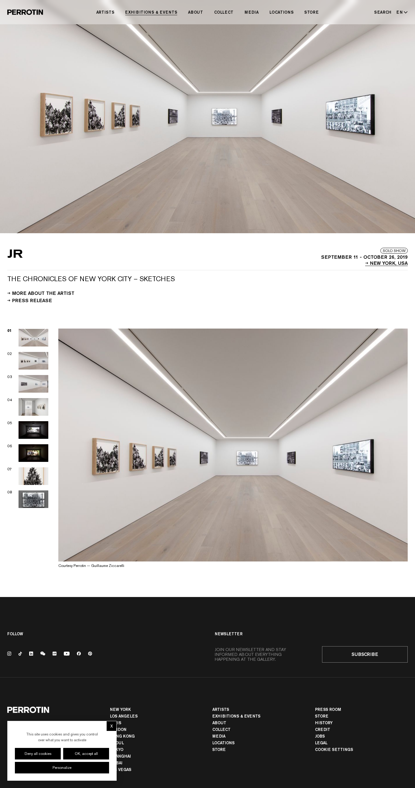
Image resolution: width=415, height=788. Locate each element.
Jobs (320, 736)
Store (311, 12)
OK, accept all (86, 753)
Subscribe (365, 654)
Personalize (62, 767)
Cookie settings (334, 749)
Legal (321, 742)
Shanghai (120, 756)
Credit (322, 729)
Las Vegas (120, 769)
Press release (32, 300)
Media (252, 12)
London (118, 729)
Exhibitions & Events (151, 12)
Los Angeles (124, 716)
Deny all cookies (38, 753)
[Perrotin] (25, 12)
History (324, 722)
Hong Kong (122, 736)
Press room (328, 709)
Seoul (117, 742)
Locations (281, 12)
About (195, 12)
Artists (105, 12)
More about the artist (43, 292)
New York (120, 709)
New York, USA (389, 262)
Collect (224, 12)
